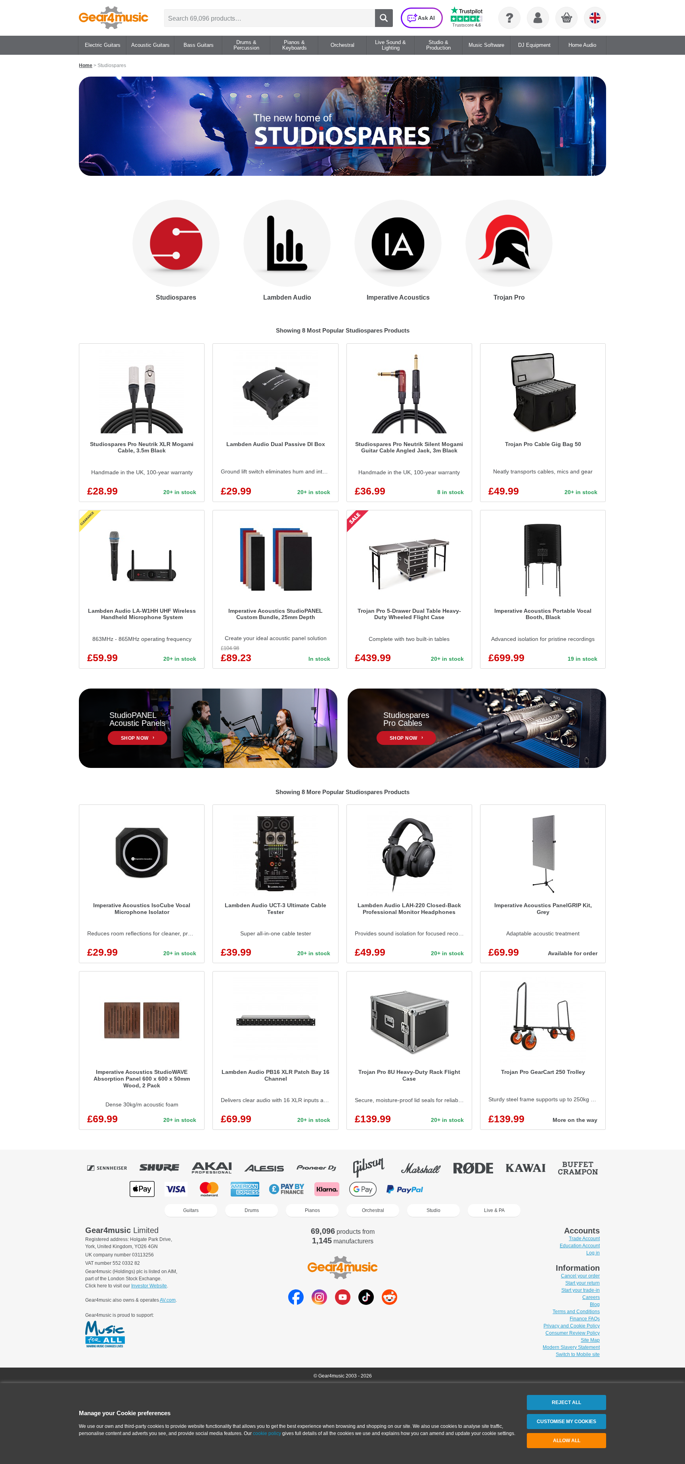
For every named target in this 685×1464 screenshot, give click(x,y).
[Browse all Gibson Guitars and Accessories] (374, 1168)
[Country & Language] (595, 18)
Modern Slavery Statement (571, 1347)
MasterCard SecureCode (449, 1189)
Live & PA (494, 1210)
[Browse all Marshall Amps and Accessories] (426, 1168)
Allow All (566, 1440)
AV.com (168, 1300)
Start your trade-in (580, 1290)
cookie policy (267, 1433)
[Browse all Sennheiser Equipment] (112, 1168)
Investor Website (149, 1286)
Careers (591, 1297)
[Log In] (538, 18)
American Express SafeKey (529, 1189)
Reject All (566, 1402)
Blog (595, 1304)
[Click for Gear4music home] (113, 17)
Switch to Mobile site (578, 1354)
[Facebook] (296, 1302)
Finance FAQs (585, 1319)
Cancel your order (580, 1276)
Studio (433, 1210)
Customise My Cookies (566, 1421)
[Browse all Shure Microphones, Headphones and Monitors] (165, 1168)
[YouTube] (342, 1302)
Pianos (312, 1210)
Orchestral (373, 1210)
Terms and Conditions (576, 1311)
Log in (593, 1253)
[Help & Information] (509, 18)
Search (384, 18)
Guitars (191, 1210)
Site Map (590, 1340)
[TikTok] (366, 1302)
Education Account (580, 1246)
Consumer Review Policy (572, 1333)
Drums (252, 1210)
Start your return (582, 1283)
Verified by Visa (489, 1189)
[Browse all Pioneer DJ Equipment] (322, 1168)
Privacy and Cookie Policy (571, 1326)
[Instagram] (319, 1302)
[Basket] (567, 18)
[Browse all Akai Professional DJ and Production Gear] (217, 1168)
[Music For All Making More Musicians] (105, 1335)
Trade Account (584, 1238)
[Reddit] (389, 1302)
